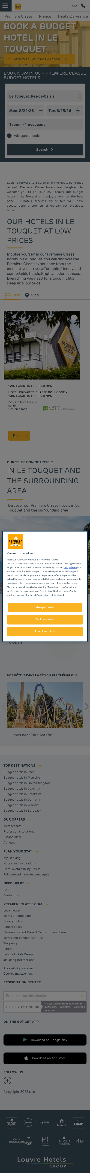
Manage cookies (45, 607)
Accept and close (45, 631)
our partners (70, 567)
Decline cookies (45, 619)
